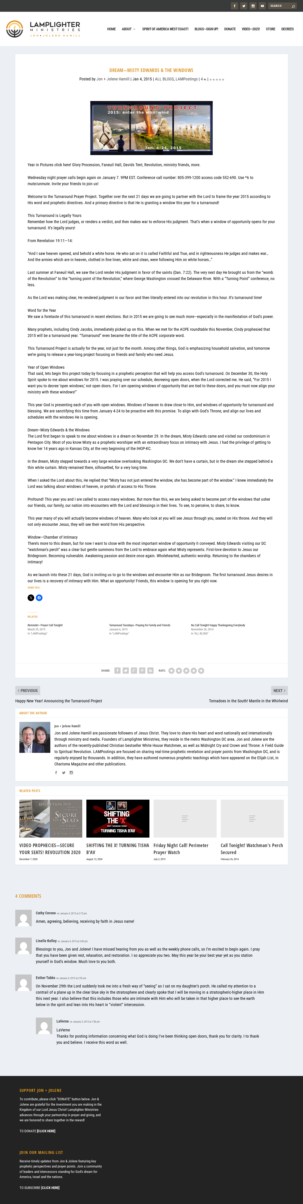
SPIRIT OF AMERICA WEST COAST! (165, 29)
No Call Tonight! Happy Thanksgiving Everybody (218, 625)
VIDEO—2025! (251, 29)
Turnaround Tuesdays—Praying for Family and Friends (139, 625)
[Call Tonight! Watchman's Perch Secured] (252, 818)
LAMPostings (187, 79)
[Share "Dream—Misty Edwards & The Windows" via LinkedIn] (150, 670)
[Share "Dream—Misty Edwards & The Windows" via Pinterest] (142, 670)
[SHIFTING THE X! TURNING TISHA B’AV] (117, 818)
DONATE (230, 29)
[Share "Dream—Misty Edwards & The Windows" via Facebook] (117, 670)
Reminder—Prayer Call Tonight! (45, 625)
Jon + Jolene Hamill (112, 79)
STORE (270, 29)
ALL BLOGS (164, 79)
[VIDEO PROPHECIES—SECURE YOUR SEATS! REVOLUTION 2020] (50, 818)
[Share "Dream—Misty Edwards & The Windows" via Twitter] (126, 670)
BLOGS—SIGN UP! (206, 29)
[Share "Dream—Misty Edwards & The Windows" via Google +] (134, 670)
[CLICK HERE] (46, 1131)
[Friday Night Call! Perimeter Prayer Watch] (185, 818)
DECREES (287, 29)
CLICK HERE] (50, 1188)
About (127, 29)
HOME (111, 29)
